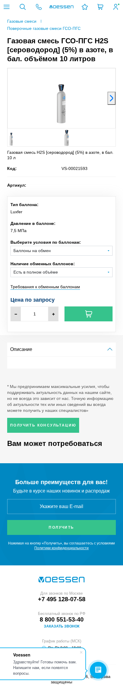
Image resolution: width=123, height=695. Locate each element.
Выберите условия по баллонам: (45, 242)
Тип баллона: (24, 204)
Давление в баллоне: (33, 223)
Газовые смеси (21, 21)
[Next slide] (111, 98)
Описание (21, 349)
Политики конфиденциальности (61, 548)
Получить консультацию (43, 425)
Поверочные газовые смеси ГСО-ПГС (44, 28)
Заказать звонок (61, 626)
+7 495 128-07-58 (61, 599)
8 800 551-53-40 (62, 619)
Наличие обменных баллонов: (42, 263)
